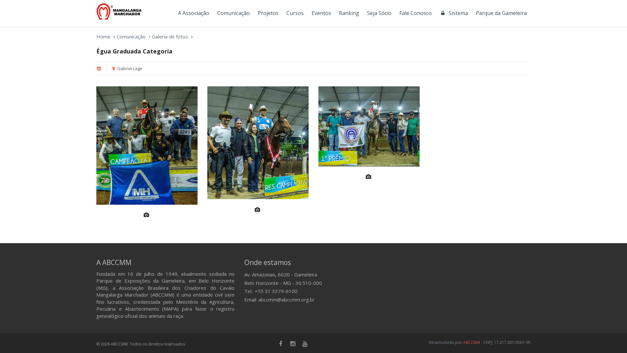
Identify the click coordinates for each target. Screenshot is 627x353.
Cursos (295, 13)
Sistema (457, 13)
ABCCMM (471, 342)
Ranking (349, 13)
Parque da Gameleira (501, 13)
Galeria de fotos (170, 36)
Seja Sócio (379, 13)
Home (103, 36)
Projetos (268, 13)
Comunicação (233, 13)
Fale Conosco (415, 13)
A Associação (193, 13)
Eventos (321, 13)
